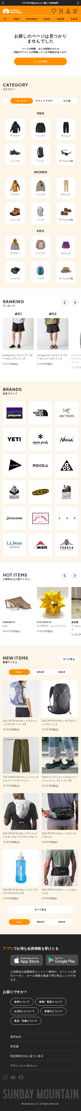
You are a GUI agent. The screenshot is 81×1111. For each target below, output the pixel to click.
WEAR (40, 672)
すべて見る (69, 659)
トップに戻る (41, 61)
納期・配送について (50, 1001)
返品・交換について (25, 1020)
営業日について (53, 1011)
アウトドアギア (44, 100)
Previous (3, 3)
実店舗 (14, 1046)
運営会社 (15, 1036)
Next (78, 3)
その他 (66, 100)
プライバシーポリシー (24, 1065)
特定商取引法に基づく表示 (26, 1056)
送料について (22, 1001)
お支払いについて (24, 1011)
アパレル (22, 100)
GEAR (61, 672)
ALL (19, 672)
